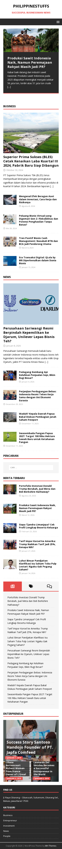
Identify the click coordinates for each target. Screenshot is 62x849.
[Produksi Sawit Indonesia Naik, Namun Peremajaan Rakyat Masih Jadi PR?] (31, 40)
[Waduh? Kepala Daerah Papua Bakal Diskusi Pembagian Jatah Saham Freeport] (10, 420)
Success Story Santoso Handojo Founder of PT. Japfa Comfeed (30, 747)
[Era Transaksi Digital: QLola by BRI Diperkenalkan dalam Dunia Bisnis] (10, 264)
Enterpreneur (13, 714)
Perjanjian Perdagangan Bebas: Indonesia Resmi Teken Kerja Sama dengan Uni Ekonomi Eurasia (37, 396)
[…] (9, 86)
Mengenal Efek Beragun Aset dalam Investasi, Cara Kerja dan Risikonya (38, 199)
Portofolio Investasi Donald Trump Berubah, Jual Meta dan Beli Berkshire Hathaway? (37, 488)
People (6, 836)
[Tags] (31, 586)
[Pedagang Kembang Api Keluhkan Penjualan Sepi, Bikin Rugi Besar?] (10, 378)
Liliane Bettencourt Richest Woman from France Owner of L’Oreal (16, 768)
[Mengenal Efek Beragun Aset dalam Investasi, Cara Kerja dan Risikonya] (10, 202)
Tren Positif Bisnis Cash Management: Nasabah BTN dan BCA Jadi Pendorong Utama (38, 240)
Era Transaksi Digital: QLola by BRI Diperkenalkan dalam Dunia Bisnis (37, 260)
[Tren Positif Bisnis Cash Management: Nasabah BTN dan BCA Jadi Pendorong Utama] (10, 244)
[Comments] (49, 586)
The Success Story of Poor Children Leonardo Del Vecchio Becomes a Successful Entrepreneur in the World (44, 765)
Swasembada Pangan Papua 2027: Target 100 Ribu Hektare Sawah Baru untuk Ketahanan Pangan (37, 438)
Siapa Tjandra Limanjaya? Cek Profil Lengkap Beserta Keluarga (38, 526)
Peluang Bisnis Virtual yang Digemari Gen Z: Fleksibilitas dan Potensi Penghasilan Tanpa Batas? (38, 220)
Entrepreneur (10, 820)
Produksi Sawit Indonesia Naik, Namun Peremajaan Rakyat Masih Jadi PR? (37, 508)
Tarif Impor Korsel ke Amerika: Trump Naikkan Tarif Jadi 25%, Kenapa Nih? (37, 544)
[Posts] (12, 586)
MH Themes (50, 845)
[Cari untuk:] (31, 467)
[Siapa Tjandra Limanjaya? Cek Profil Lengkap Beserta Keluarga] (10, 531)
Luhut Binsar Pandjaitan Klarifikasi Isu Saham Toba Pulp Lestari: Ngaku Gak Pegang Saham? (37, 565)
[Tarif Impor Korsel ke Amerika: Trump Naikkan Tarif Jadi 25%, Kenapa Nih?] (10, 547)
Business (9, 106)
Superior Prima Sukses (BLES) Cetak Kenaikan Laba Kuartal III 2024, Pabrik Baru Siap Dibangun (31, 161)
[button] (57, 21)
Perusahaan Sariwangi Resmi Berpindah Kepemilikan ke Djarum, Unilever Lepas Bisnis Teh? (29, 334)
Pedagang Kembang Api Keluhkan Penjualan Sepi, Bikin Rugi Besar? (37, 374)
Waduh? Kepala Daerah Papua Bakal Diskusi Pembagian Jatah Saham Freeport (37, 416)
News (7, 277)
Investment (9, 825)
